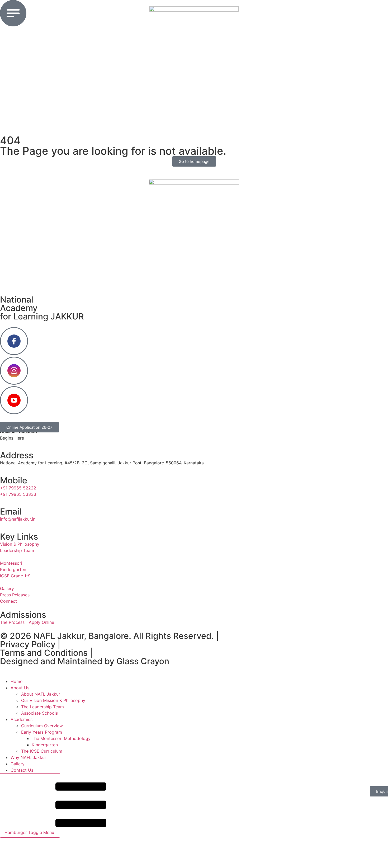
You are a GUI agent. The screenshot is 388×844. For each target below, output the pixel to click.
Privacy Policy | (30, 644)
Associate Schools (39, 713)
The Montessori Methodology (61, 738)
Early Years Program (41, 732)
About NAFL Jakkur (40, 694)
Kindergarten (45, 744)
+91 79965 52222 (18, 488)
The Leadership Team (42, 706)
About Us (20, 687)
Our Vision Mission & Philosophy (53, 700)
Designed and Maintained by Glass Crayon (84, 661)
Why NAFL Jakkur (28, 757)
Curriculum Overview (42, 725)
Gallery (18, 763)
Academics (21, 719)
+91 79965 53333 (18, 494)
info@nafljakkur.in (17, 519)
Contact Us (22, 770)
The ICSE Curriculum (41, 751)
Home (16, 681)
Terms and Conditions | (46, 653)
